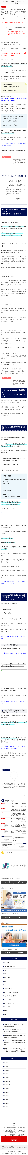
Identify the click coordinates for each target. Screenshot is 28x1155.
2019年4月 (7, 1099)
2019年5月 (7, 1096)
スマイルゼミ (7, 999)
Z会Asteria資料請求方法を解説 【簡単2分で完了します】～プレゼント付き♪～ (15, 193)
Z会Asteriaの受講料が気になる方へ (15, 189)
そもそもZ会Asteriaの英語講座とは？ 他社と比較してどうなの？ (15, 181)
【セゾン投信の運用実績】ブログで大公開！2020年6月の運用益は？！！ (14, 1030)
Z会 (5, 970)
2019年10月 (7, 1085)
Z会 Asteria (7, 974)
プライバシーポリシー (11, 1151)
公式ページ (20, 882)
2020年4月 (7, 1070)
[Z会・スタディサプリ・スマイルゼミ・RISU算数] (14, 3)
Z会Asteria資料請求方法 (14, 196)
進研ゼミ (6, 1014)
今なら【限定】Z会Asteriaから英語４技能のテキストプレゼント (17, 199)
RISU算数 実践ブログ (9, 966)
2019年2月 (7, 1107)
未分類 (6, 1010)
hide (24, 176)
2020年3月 (7, 1074)
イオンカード (7, 985)
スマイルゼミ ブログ (9, 1003)
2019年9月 (7, 1088)
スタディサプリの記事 (10, 996)
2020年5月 (7, 1066)
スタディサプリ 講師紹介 (11, 992)
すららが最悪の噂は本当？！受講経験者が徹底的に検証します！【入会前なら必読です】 (14, 1042)
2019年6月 (7, 1092)
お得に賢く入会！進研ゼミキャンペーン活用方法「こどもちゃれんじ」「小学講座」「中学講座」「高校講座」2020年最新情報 (14, 1050)
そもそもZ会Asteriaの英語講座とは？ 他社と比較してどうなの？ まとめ (15, 185)
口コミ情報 (7, 882)
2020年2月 (7, 1077)
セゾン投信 (7, 1007)
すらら (6, 981)
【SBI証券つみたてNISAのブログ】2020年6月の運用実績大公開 (14, 1025)
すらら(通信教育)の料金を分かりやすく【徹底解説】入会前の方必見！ (14, 1036)
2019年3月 (7, 1103)
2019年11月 (7, 1081)
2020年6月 (7, 1063)
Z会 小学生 (7, 977)
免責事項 (19, 1151)
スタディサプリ (8, 988)
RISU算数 (6, 963)
